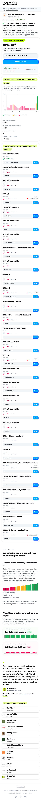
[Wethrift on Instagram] (20, 797)
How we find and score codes (13, 694)
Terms (30, 793)
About (5, 790)
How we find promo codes (29, 790)
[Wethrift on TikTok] (16, 797)
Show (35, 162)
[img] (20, 103)
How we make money (12, 10)
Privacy (25, 793)
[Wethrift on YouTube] (25, 797)
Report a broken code (15, 793)
